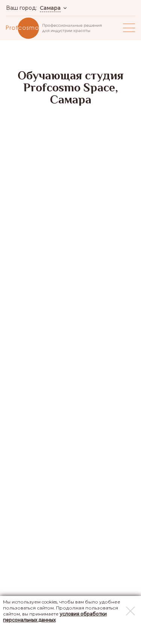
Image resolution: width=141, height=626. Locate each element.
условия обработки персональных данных (55, 617)
